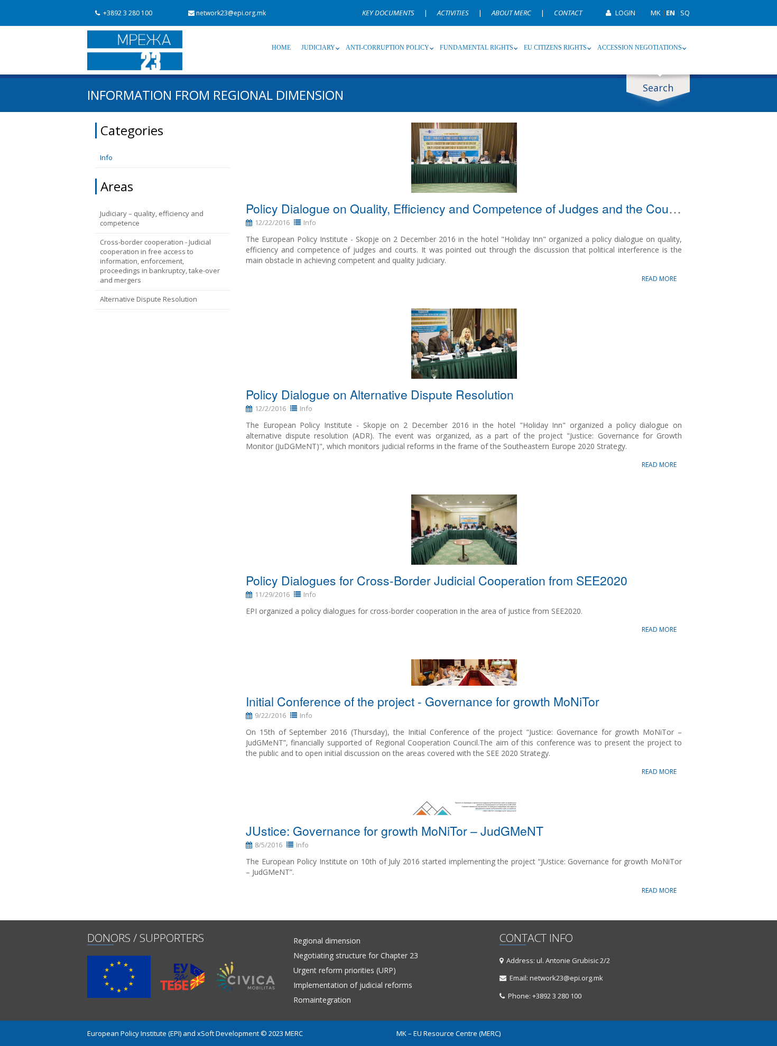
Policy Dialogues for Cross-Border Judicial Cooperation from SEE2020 (436, 580)
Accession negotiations (639, 47)
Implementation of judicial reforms (352, 985)
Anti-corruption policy (387, 47)
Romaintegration (322, 1000)
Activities (453, 12)
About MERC (512, 12)
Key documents (389, 12)
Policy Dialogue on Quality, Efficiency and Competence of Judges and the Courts (464, 208)
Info (106, 157)
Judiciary (318, 47)
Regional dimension (326, 941)
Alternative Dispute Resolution (148, 299)
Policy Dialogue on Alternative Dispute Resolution (380, 394)
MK (656, 12)
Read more (659, 278)
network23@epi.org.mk (231, 12)
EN (670, 12)
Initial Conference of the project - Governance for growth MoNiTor (422, 701)
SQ (685, 12)
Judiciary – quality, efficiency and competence (152, 218)
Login (624, 12)
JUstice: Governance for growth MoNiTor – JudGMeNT (394, 830)
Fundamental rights (476, 47)
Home (281, 47)
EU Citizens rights (555, 47)
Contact (568, 12)
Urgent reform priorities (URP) (344, 970)
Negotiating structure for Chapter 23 (355, 955)
